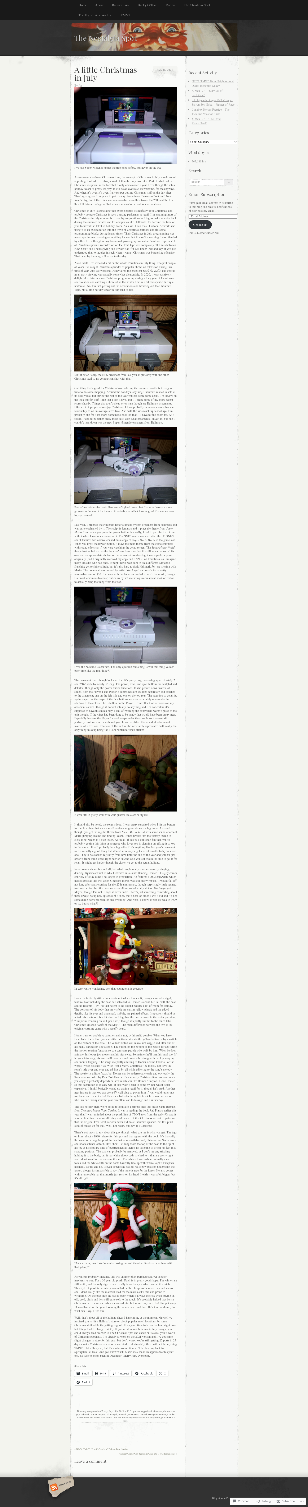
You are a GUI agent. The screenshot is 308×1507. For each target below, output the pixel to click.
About (99, 5)
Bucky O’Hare (147, 5)
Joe (80, 85)
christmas (157, 1411)
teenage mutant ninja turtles (161, 1414)
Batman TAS (120, 5)
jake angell (112, 1414)
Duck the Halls (151, 271)
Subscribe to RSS (60, 1488)
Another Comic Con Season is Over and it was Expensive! (148, 1453)
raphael (143, 1414)
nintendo (123, 1414)
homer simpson (98, 1414)
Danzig (170, 5)
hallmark (85, 1414)
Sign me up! (200, 225)
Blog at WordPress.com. (225, 1498)
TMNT (125, 15)
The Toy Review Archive (95, 15)
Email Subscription (207, 194)
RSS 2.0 (171, 1417)
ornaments (133, 1414)
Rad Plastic (156, 1110)
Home (83, 5)
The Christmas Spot (197, 5)
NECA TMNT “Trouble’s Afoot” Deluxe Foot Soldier (101, 1449)
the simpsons (83, 1417)
